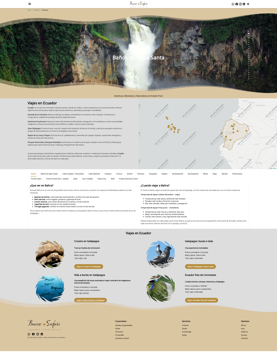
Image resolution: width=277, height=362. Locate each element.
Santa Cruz (101, 179)
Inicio (29, 10)
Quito (75, 179)
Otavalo (225, 174)
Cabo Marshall (94, 174)
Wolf (112, 179)
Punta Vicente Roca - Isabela (57, 179)
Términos (119, 332)
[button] (178, 130)
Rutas (184, 335)
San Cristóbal (87, 179)
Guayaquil (153, 174)
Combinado (186, 332)
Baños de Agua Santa (49, 174)
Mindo (205, 174)
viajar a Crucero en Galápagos (88, 266)
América (244, 332)
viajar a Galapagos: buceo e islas (200, 266)
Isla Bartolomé (177, 174)
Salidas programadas (123, 325)
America (36, 10)
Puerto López (36, 179)
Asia (243, 328)
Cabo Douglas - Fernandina (73, 174)
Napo (215, 174)
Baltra (33, 174)
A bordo (185, 325)
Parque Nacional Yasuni (128, 179)
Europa (244, 335)
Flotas (117, 328)
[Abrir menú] (30, 4)
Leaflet (274, 168)
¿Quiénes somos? (122, 338)
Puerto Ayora (237, 174)
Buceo (184, 328)
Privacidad (119, 335)
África (243, 325)
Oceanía (244, 338)
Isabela (164, 174)
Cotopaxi (108, 174)
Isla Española (193, 174)
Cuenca (119, 174)
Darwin (130, 174)
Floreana (140, 174)
